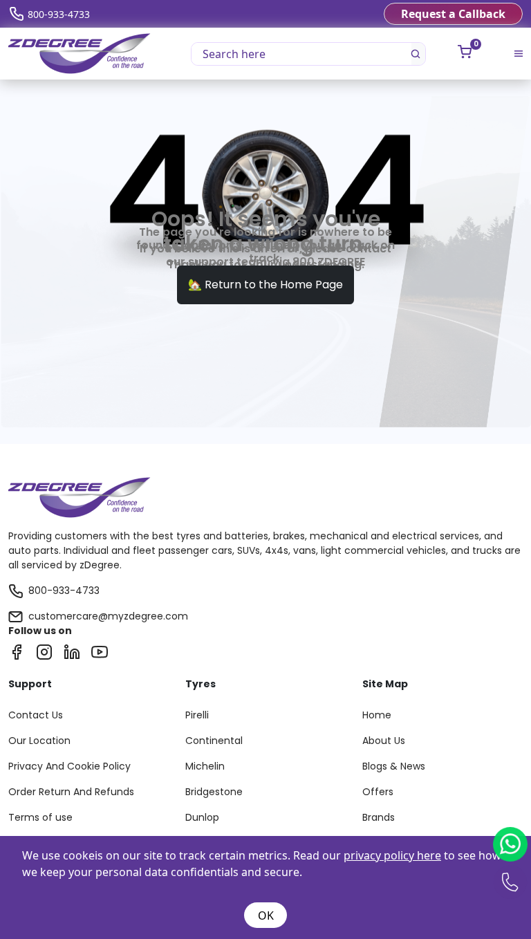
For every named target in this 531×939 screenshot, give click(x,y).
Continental (214, 740)
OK (266, 915)
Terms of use (40, 817)
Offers (377, 792)
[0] (465, 52)
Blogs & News (393, 766)
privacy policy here (392, 855)
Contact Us (35, 715)
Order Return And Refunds (71, 792)
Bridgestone (214, 792)
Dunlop (202, 817)
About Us (383, 740)
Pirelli (197, 715)
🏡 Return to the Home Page (265, 284)
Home (376, 715)
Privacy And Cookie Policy (69, 766)
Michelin (205, 766)
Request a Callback (453, 13)
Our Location (39, 740)
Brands (378, 817)
